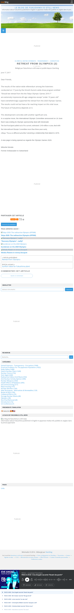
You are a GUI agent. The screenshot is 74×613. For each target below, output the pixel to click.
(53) (8, 394)
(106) (8, 392)
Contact (68, 555)
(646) (7, 375)
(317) (9, 385)
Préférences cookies (36, 559)
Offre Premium (44, 557)
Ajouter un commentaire (17, 275)
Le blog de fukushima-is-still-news (37, 8)
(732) (8, 373)
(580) (13, 379)
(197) (8, 387)
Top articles (61, 555)
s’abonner (28, 585)
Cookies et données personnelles (59, 557)
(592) (14, 377)
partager (39, 585)
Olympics (18, 61)
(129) (19, 390)
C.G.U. (17, 557)
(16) (7, 402)
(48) (11, 396)
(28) (9, 400)
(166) (9, 388)
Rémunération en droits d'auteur (29, 557)
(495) (12, 383)
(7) (7, 404)
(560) (9, 381)
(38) (6, 398)
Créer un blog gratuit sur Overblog (46, 555)
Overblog (49, 552)
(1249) (11, 371)
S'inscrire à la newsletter (9, 224)
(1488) (7, 369)
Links (3, 488)
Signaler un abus (8, 557)
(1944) (19, 365)
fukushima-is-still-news (17, 555)
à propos (50, 585)
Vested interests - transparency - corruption (41, 61)
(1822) (21, 367)
